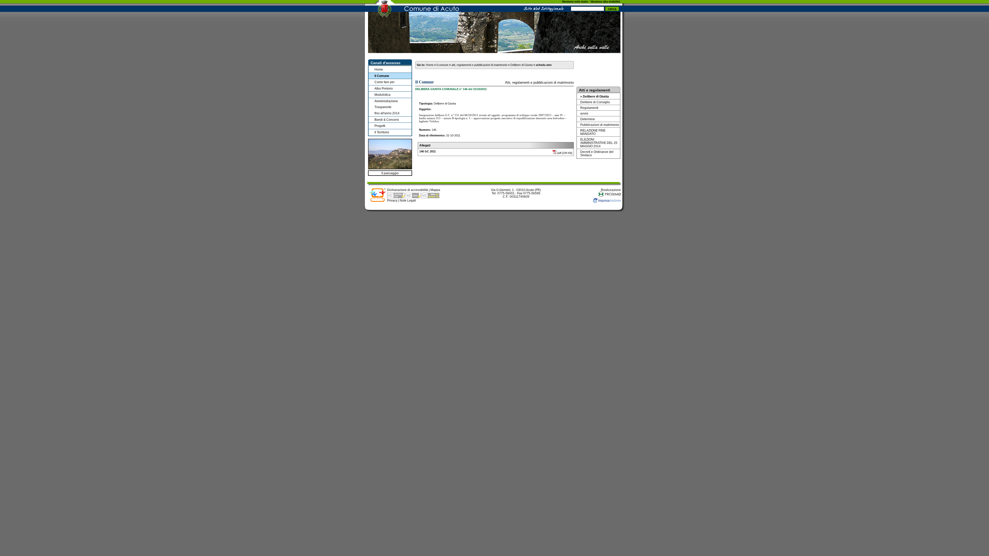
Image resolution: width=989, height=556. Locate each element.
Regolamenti (589, 107)
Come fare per (384, 82)
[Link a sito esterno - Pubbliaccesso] (377, 201)
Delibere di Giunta (521, 64)
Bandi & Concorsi (386, 119)
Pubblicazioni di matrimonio (599, 124)
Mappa (435, 190)
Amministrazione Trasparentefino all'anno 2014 (386, 107)
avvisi (584, 113)
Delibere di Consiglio (595, 102)
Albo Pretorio (383, 88)
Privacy (392, 200)
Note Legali (408, 200)
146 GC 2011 (427, 151)
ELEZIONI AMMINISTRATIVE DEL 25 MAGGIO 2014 (598, 143)
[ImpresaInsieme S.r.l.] (607, 201)
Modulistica (382, 94)
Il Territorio (381, 132)
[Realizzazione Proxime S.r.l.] (609, 196)
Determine (587, 119)
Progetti (379, 125)
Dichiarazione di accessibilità (407, 190)
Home (378, 69)
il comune (442, 64)
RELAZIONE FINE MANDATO (593, 132)
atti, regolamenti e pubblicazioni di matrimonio (479, 64)
